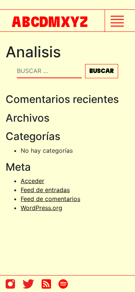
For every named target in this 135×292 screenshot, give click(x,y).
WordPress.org (41, 208)
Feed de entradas (45, 190)
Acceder (32, 181)
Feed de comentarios (50, 199)
